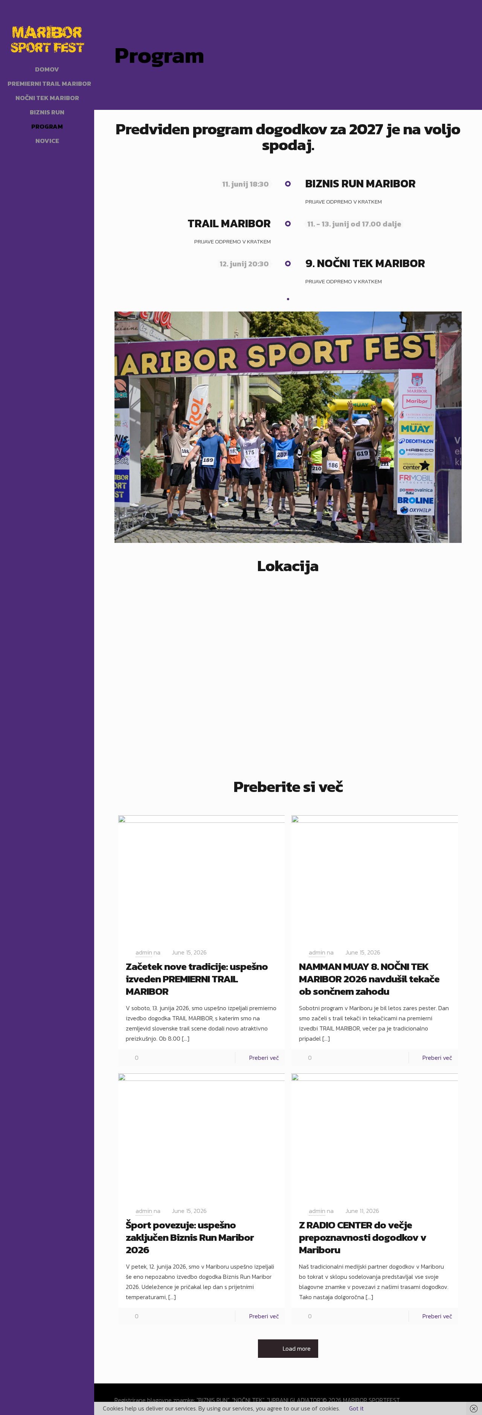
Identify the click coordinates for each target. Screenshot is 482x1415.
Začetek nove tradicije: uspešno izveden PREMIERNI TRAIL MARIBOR (197, 979)
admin (144, 952)
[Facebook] (42, 1404)
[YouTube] (52, 1404)
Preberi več (264, 1057)
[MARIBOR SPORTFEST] (47, 37)
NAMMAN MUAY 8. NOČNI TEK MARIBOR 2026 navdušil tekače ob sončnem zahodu (369, 979)
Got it (356, 1408)
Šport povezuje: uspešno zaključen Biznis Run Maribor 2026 (190, 1237)
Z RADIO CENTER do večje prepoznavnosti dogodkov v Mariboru (362, 1237)
